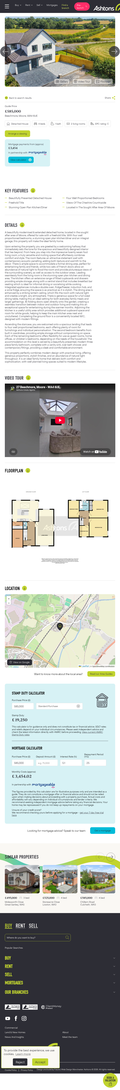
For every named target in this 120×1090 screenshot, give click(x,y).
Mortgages (14, 983)
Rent (9, 966)
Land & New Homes (15, 1032)
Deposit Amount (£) (45, 756)
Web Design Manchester (72, 1069)
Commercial (11, 1027)
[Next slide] (114, 51)
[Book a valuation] (110, 1080)
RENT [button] (20, 926)
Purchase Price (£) (21, 700)
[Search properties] (67, 937)
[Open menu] (7, 6)
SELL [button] (33, 926)
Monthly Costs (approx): (24, 772)
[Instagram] (24, 1018)
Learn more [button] (23, 1054)
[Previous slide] (5, 51)
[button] (60, 627)
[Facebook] (16, 1018)
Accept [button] (40, 1062)
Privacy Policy (27, 1069)
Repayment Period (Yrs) (93, 755)
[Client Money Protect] (51, 1007)
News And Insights (14, 1037)
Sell (8, 974)
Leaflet (85, 666)
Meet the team (70, 1037)
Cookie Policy (11, 1069)
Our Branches (16, 992)
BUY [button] (8, 926)
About (65, 1032)
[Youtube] (8, 1018)
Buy (8, 958)
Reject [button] (20, 1062)
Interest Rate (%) (68, 756)
